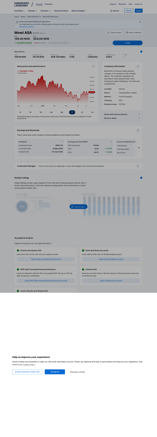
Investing (18, 11)
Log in (138, 11)
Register (113, 4)
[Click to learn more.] (141, 51)
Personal (39, 4)
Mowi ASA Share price (50, 17)
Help (130, 4)
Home (16, 17)
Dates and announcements (115, 114)
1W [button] (30, 112)
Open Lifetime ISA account (111, 281)
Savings (31, 11)
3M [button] (51, 112)
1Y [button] (72, 112)
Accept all (55, 372)
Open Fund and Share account (111, 259)
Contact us (138, 4)
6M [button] (62, 112)
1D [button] (20, 112)
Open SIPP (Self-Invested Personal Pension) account (46, 281)
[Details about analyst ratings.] (141, 178)
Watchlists (122, 4)
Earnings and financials (28, 130)
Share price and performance (31, 66)
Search (116, 11)
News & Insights (78, 11)
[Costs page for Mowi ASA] (79, 166)
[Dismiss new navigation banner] (140, 22)
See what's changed (26, 26)
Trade (127, 43)
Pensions (44, 11)
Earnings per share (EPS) (77, 142)
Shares (23, 17)
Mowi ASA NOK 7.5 (34, 17)
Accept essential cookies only (27, 372)
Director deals (110, 118)
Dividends (23, 142)
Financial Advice (61, 11)
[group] (56, 112)
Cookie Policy (29, 364)
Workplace (49, 4)
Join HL (129, 11)
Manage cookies (77, 372)
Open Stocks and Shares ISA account (46, 259)
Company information (114, 66)
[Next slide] (136, 147)
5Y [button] (82, 112)
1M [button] (41, 112)
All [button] (92, 112)
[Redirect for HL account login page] (78, 206)
